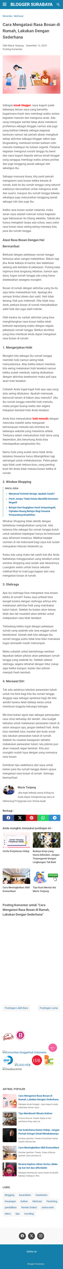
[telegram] (54, 818)
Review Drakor (29, 1207)
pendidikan (11, 1207)
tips (18, 1213)
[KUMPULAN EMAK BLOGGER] (22, 1065)
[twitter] (20, 818)
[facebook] (8, 818)
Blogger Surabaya (31, 4)
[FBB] (8, 1040)
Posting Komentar (12, 49)
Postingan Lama (49, 1008)
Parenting (52, 1201)
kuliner (24, 1201)
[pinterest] (31, 818)
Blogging (9, 1195)
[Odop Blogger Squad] (9, 1065)
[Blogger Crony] (49, 1065)
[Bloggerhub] (24, 1052)
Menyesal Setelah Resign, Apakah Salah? (32, 493)
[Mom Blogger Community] (52, 1052)
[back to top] (55, 1261)
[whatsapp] (43, 818)
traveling (29, 1213)
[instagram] (40, 1236)
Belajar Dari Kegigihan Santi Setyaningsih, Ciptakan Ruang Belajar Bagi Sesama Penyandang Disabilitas (32, 511)
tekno (8, 1213)
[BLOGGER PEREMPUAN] (20, 1040)
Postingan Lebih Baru (16, 1008)
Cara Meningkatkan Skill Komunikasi (38, 1147)
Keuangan (10, 1201)
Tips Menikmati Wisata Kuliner (35, 1113)
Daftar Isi (32, 1251)
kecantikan (25, 1195)
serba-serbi (48, 1207)
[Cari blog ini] (58, 4)
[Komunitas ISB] (37, 1065)
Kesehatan (41, 1195)
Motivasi (37, 1201)
